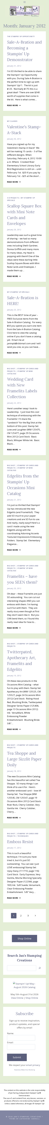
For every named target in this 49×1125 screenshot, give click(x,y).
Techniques (22, 836)
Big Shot (11, 369)
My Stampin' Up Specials (18, 292)
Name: (10, 1033)
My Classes (12, 121)
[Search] (40, 968)
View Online (17, 997)
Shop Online (31, 997)
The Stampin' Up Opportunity (21, 36)
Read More (14, 105)
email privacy (33, 1065)
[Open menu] (24, 2)
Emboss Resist (20, 841)
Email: (10, 1042)
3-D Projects (13, 198)
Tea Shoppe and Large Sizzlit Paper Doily (24, 759)
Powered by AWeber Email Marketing (24, 1070)
